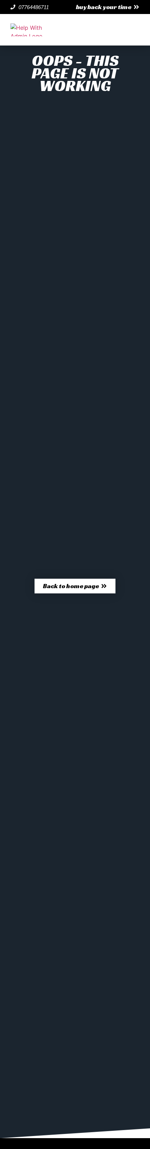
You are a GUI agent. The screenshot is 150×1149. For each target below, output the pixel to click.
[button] (108, 7)
